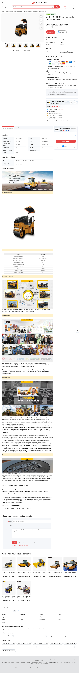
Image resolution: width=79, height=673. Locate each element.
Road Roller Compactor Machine (65, 647)
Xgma (22, 619)
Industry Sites (54, 659)
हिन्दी (69, 662)
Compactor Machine (68, 636)
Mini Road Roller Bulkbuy (9, 650)
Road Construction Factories (41, 643)
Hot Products (6, 659)
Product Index (71, 659)
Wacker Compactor (39, 636)
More (3, 653)
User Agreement (48, 667)
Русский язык (34, 662)
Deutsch (45, 662)
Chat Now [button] (62, 32)
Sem (59, 619)
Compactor (43, 11)
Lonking (3, 619)
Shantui (41, 614)
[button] (48, 130)
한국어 (60, 662)
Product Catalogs (23, 611)
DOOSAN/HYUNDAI (63, 617)
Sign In (48, 121)
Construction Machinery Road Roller (46, 647)
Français (28, 662)
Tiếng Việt (37, 663)
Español (17, 662)
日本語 (65, 662)
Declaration (55, 667)
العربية (56, 662)
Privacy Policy (62, 667)
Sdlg (41, 617)
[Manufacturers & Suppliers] (39, 2)
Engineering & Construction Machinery (32, 11)
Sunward (42, 619)
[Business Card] (75, 135)
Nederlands (51, 662)
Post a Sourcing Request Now (20, 545)
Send (15, 542)
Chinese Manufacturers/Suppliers (26, 659)
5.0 (61, 130)
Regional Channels (62, 659)
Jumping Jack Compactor (54, 636)
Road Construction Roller (9, 647)
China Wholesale (37, 659)
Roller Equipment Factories (24, 643)
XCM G (3, 614)
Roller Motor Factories (56, 643)
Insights (42, 660)
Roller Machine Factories (9, 643)
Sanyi (3, 617)
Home (3, 11)
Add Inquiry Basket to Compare (23, 51)
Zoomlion (23, 614)
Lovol (22, 617)
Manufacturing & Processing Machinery (14, 11)
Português (23, 662)
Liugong (60, 614)
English (12, 662)
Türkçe (32, 663)
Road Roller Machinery (70, 643)
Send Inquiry (50, 32)
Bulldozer (29, 636)
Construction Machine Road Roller (26, 647)
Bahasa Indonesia (44, 663)
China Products (14, 659)
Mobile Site (37, 660)
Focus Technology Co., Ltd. (29, 667)
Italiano (40, 662)
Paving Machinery (7, 636)
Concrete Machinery (19, 636)
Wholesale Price (46, 659)
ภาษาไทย (74, 662)
